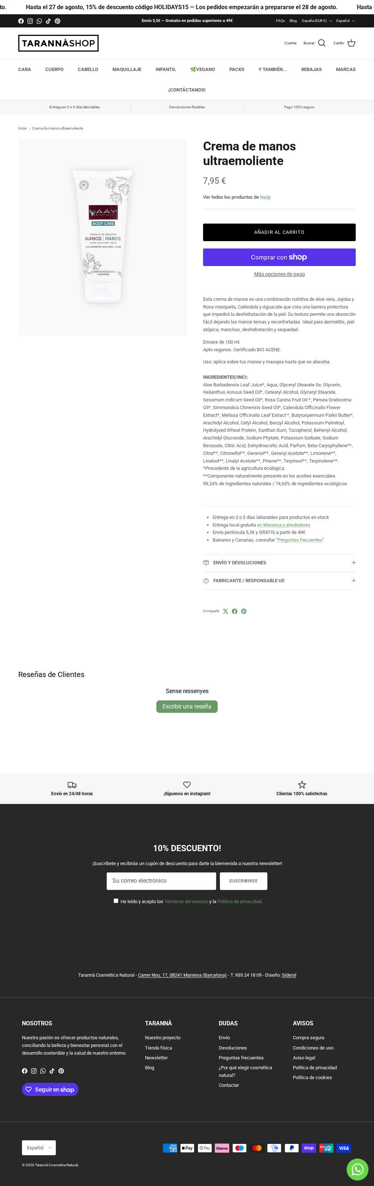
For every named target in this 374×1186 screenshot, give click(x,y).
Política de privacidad (239, 901)
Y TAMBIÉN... (273, 69)
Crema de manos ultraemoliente (57, 129)
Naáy (265, 197)
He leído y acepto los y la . (190, 901)
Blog (293, 21)
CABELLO (88, 69)
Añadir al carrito (279, 232)
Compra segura (308, 1037)
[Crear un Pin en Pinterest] (244, 611)
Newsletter (156, 1057)
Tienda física (158, 1048)
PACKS (236, 69)
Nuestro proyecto (162, 1037)
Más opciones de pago (279, 274)
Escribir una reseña (187, 706)
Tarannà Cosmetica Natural (56, 1165)
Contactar (229, 1085)
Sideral (289, 975)
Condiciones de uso (313, 1048)
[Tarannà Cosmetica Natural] (58, 43)
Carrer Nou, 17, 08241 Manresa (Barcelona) (182, 975)
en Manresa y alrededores (283, 525)
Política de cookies (312, 1077)
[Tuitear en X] (225, 611)
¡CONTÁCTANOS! (187, 90)
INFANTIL (166, 69)
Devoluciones (233, 1048)
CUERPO (54, 69)
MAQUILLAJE (126, 69)
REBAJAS (311, 69)
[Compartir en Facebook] (234, 611)
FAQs (280, 21)
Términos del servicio (186, 901)
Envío (224, 1037)
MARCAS (346, 69)
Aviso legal (304, 1057)
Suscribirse (243, 881)
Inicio (22, 129)
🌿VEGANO (202, 69)
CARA (24, 69)
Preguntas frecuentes (300, 540)
